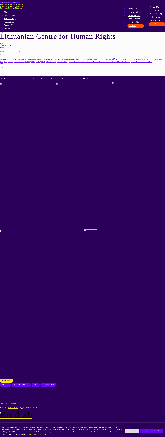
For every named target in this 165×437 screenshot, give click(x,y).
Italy (37, 62)
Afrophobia (19, 59)
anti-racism (27, 59)
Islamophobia (30, 62)
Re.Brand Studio (13, 408)
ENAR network (124, 59)
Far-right (156, 59)
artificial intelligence (69, 59)
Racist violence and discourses (102, 62)
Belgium (77, 59)
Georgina (5, 44)
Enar (115, 59)
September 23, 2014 (6, 45)
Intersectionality (20, 62)
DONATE (5, 385)
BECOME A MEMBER (21, 385)
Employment (108, 59)
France (160, 59)
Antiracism (53, 59)
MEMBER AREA (48, 385)
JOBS (36, 385)
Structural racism (142, 62)
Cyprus (95, 59)
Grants (5, 62)
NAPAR (48, 62)
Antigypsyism (46, 59)
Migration (41, 62)
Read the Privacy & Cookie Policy (37, 434)
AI (23, 59)
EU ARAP (145, 59)
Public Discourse (78, 62)
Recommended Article (117, 62)
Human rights (11, 62)
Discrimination (100, 59)
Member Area (5, 2)
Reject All (145, 430)
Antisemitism (60, 59)
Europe (151, 59)
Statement (133, 62)
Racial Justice (85, 62)
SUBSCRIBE (6, 380)
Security (128, 62)
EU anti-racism (138, 59)
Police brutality (53, 62)
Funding (2, 62)
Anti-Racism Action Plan (35, 59)
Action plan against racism (7, 59)
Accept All (157, 430)
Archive (2, 32)
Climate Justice (89, 59)
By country (83, 59)
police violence (60, 62)
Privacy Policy (4, 403)
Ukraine (150, 62)
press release (71, 62)
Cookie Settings (132, 430)
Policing (66, 62)
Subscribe (15, 2)
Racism (91, 62)
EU (131, 59)
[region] (82, 430)
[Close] (163, 424)
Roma (123, 62)
